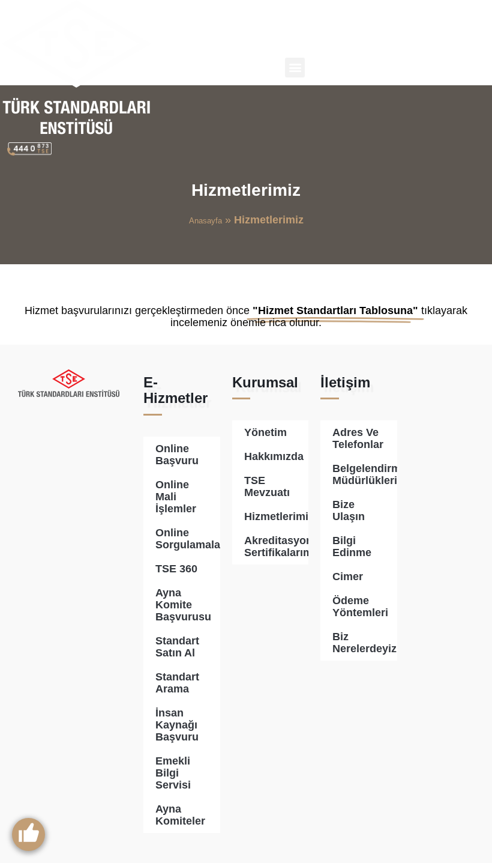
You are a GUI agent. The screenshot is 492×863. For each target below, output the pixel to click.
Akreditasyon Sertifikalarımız (276, 546)
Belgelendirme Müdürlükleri (364, 474)
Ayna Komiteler (180, 815)
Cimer (347, 577)
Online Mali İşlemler (175, 497)
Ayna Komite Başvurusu (183, 605)
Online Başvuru (177, 455)
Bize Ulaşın (348, 510)
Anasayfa (205, 220)
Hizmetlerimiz (276, 516)
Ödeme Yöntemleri (360, 607)
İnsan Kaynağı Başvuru (177, 725)
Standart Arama (177, 683)
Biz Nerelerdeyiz (364, 643)
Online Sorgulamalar (187, 539)
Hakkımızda (274, 456)
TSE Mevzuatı (267, 486)
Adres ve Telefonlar (357, 438)
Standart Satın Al (177, 647)
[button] (295, 67)
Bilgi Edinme (351, 546)
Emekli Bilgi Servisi (173, 773)
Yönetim (265, 432)
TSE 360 (176, 569)
